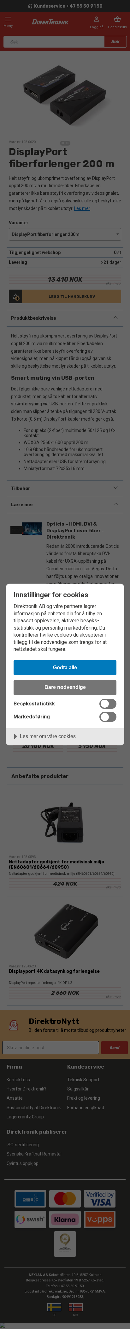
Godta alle (65, 667)
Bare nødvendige (65, 687)
